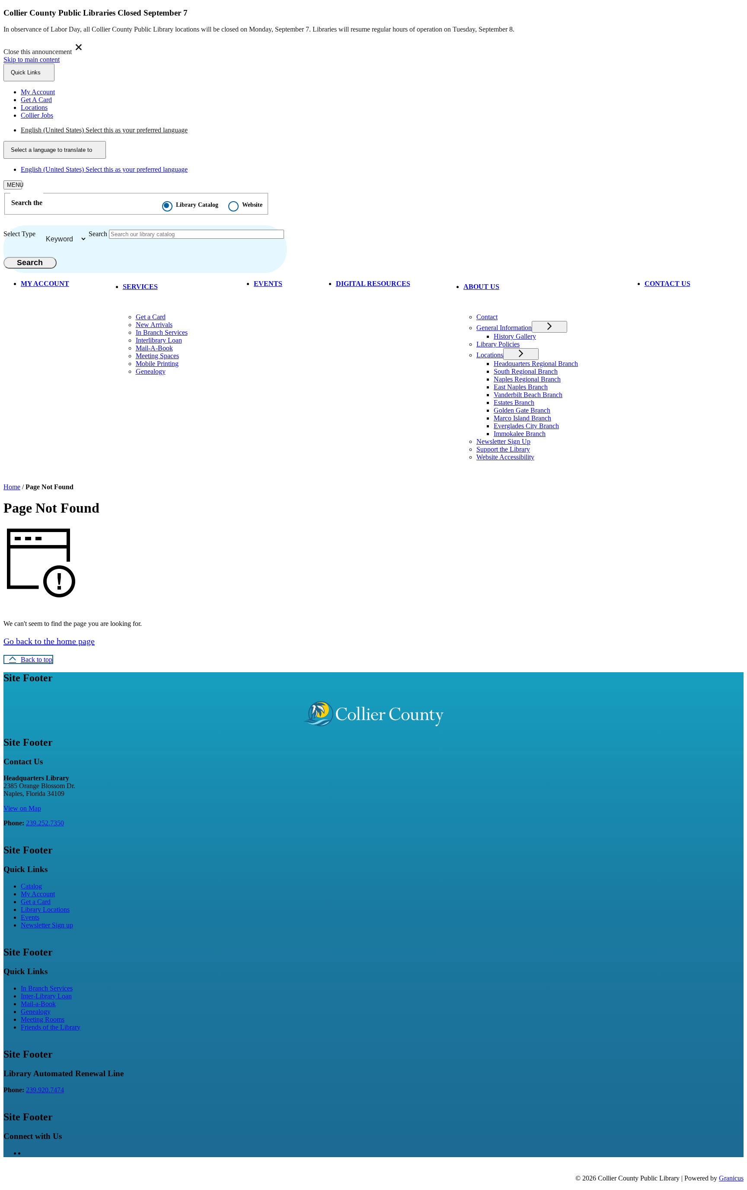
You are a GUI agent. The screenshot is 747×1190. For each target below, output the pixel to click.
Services (140, 286)
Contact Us (667, 283)
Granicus (731, 1178)
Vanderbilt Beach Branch (528, 394)
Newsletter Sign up (47, 925)
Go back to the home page (49, 641)
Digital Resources (373, 283)
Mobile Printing (157, 363)
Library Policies (498, 344)
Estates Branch (514, 402)
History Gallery (515, 336)
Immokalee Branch (520, 433)
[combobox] (54, 150)
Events (268, 283)
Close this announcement (37, 51)
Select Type (19, 233)
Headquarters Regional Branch (536, 363)
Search (98, 233)
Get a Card (151, 317)
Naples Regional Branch (527, 379)
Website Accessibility (505, 457)
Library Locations (45, 909)
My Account (38, 894)
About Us (481, 286)
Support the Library (503, 449)
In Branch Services (162, 332)
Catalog (31, 886)
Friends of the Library (50, 1027)
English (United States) (104, 130)
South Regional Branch (526, 371)
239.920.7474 (45, 1090)
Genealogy (151, 371)
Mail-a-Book (38, 1003)
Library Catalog (197, 205)
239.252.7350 (45, 823)
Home (11, 487)
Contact (487, 317)
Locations (489, 355)
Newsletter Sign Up (503, 441)
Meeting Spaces (157, 355)
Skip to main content (31, 59)
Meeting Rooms (42, 1019)
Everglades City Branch (526, 426)
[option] (382, 130)
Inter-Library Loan (46, 996)
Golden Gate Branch (522, 410)
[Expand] (172, 286)
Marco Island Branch (522, 418)
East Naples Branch (521, 387)
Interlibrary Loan (159, 340)
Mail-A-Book (154, 348)
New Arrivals (154, 324)
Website (252, 205)
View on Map (22, 808)
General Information (504, 327)
